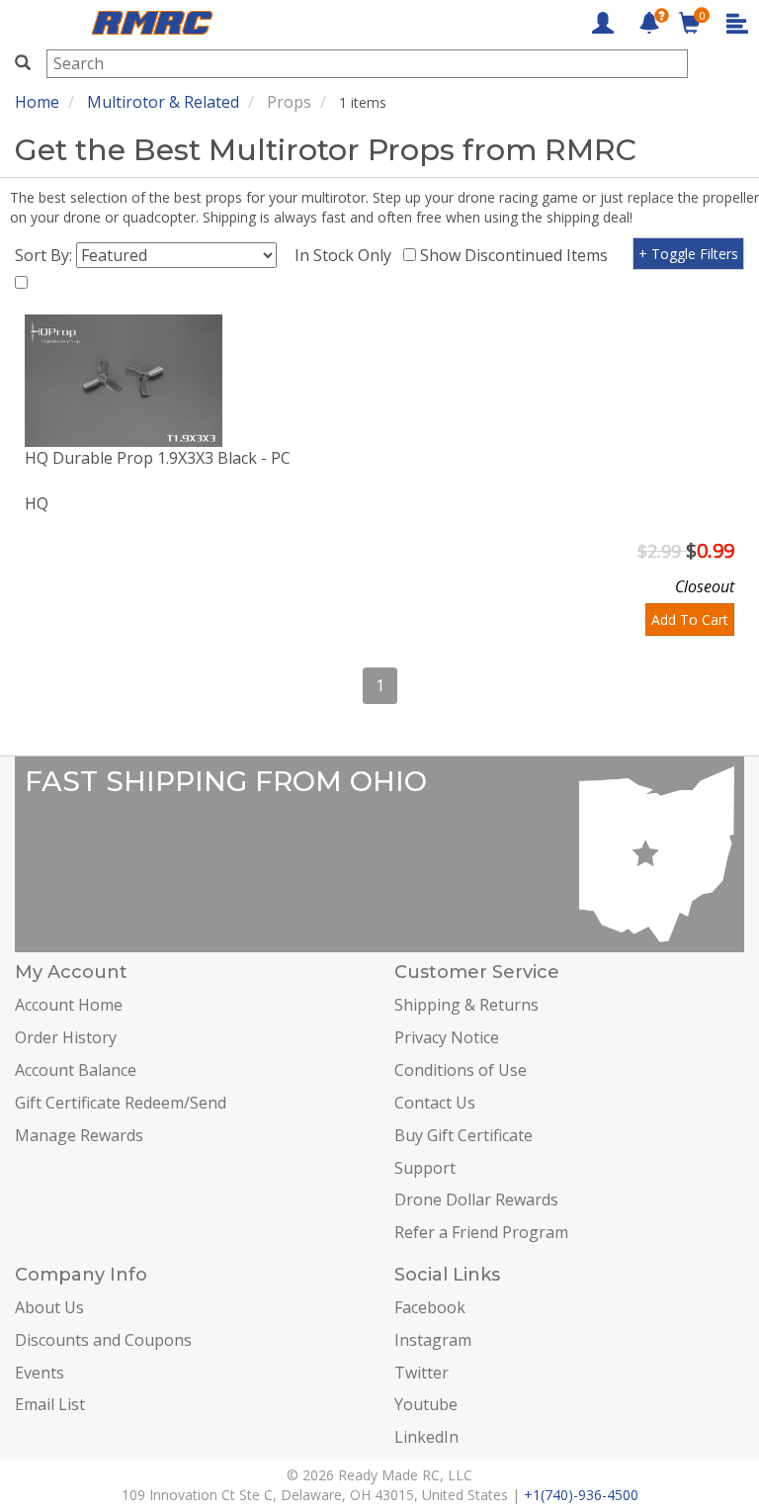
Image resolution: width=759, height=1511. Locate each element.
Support (425, 1168)
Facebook (429, 1307)
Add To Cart (689, 619)
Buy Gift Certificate (463, 1135)
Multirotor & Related (163, 102)
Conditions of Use (460, 1070)
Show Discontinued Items (518, 255)
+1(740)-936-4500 (581, 1494)
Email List (50, 1404)
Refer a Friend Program (481, 1232)
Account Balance (75, 1070)
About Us (49, 1307)
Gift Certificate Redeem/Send (120, 1102)
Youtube (426, 1404)
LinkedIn (426, 1437)
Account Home (69, 1005)
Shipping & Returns (466, 1005)
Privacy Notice (446, 1037)
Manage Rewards (79, 1135)
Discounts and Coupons (103, 1340)
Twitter (421, 1372)
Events (39, 1372)
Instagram (432, 1340)
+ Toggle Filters (688, 253)
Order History (66, 1037)
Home (37, 102)
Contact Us (434, 1102)
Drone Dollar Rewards (476, 1199)
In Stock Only (347, 255)
